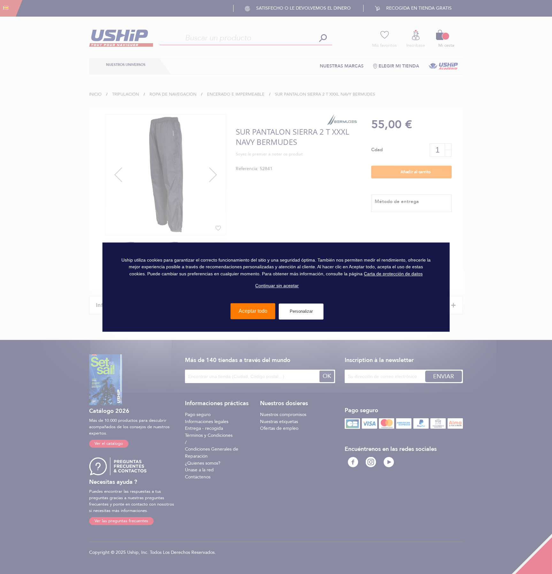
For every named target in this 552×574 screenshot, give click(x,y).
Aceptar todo (253, 311)
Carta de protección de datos (393, 273)
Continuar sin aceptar (277, 285)
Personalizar (301, 311)
